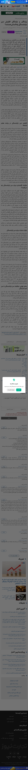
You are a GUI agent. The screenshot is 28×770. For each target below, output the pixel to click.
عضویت (18, 389)
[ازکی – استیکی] (14, 2)
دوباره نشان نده (11, 390)
